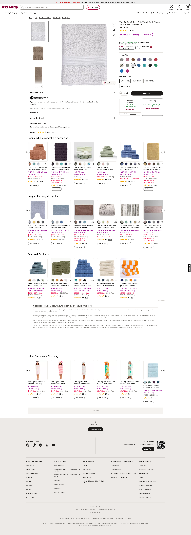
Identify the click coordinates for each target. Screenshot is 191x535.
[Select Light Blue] (98, 280)
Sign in (121, 44)
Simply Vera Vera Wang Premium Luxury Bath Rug (153, 226)
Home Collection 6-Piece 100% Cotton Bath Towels (37, 285)
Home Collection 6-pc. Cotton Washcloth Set (105, 285)
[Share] (114, 30)
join (126, 44)
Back (31, 18)
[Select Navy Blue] (122, 280)
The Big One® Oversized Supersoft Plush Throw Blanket (106, 226)
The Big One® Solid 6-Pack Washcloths (82, 168)
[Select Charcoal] (42, 222)
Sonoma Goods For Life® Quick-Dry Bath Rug (37, 226)
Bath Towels (56, 18)
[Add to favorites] (114, 25)
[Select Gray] (122, 222)
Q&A (50, 382)
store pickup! (90, 2)
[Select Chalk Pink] (103, 164)
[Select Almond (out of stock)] (121, 65)
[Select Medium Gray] (121, 59)
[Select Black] (130, 164)
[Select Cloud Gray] (29, 222)
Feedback (189, 268)
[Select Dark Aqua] (84, 222)
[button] (127, 30)
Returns (61, 127)
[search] (22, 7)
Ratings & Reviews (37, 382)
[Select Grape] (158, 222)
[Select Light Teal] (144, 65)
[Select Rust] (61, 280)
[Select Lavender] (138, 59)
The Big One (66, 18)
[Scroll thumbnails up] (36, 86)
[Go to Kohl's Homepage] (10, 7)
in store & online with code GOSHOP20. (117, 2)
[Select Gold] (57, 280)
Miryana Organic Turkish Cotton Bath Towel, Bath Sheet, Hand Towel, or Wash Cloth (152, 168)
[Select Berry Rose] (127, 59)
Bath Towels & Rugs (45, 18)
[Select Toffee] (133, 59)
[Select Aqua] (126, 222)
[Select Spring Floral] (103, 222)
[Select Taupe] (38, 222)
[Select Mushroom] (153, 164)
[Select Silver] (153, 222)
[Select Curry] (145, 164)
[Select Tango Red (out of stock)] (155, 59)
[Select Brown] (29, 280)
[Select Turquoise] (121, 71)
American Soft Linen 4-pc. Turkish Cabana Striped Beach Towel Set (129, 285)
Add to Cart (33, 185)
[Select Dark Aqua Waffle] (34, 164)
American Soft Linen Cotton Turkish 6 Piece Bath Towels (82, 285)
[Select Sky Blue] (52, 222)
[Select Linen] (80, 164)
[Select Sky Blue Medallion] (38, 164)
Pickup (130, 101)
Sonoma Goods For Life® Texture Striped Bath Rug (129, 226)
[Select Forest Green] (52, 280)
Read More (34, 113)
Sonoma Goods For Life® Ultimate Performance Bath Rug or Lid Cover (60, 226)
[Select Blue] (138, 65)
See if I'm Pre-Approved (126, 49)
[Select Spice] (149, 164)
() (41, 181)
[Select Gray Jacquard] (98, 222)
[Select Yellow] (34, 222)
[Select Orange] (130, 280)
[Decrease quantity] (121, 93)
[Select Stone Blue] (130, 222)
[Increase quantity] (127, 93)
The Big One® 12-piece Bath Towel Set (129, 168)
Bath (36, 18)
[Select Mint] (126, 280)
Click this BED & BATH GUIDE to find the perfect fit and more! (50, 108)
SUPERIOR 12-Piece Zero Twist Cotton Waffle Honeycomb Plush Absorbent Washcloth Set (60, 285)
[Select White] (133, 65)
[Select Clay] (29, 164)
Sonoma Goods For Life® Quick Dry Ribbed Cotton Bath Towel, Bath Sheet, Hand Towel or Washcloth (61, 168)
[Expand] (114, 35)
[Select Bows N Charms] (107, 222)
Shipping (152, 101)
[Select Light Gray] (150, 59)
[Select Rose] (145, 222)
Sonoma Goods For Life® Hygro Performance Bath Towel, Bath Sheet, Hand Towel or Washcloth (37, 168)
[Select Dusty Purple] (52, 164)
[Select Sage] (127, 65)
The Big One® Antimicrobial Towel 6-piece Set (105, 168)
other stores (133, 114)
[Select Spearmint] (155, 65)
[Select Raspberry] (127, 71)
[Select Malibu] (80, 280)
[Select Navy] (144, 59)
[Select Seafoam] (61, 164)
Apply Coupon (147, 34)
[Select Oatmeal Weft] (57, 164)
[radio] (130, 107)
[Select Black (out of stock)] (150, 65)
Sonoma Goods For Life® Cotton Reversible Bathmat (83, 226)
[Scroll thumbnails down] (41, 86)
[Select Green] (42, 280)
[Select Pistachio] (75, 164)
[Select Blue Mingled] (149, 222)
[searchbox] (52, 7)
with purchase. (68, 2)
